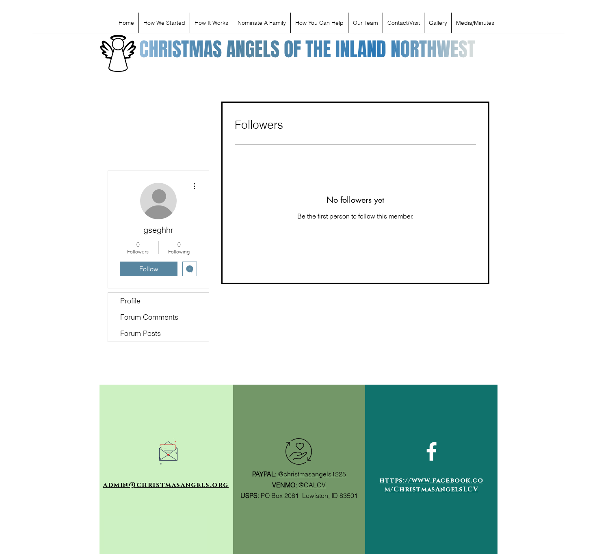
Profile (130, 300)
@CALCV (312, 485)
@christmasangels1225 (312, 474)
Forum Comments (149, 317)
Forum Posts (140, 333)
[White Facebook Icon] (431, 451)
